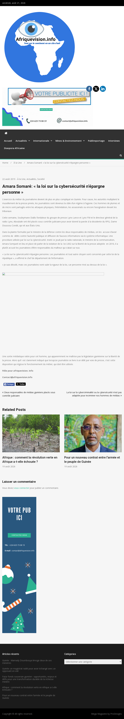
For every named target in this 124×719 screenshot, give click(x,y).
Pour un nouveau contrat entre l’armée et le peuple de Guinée (28, 696)
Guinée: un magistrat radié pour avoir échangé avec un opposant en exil (29, 670)
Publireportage (96, 140)
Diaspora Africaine (14, 148)
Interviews (114, 140)
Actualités (21, 140)
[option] (31, 441)
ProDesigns (116, 713)
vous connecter (21, 487)
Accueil (8, 140)
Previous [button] (4, 447)
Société (41, 179)
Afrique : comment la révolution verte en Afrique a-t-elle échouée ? (29, 688)
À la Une (21, 179)
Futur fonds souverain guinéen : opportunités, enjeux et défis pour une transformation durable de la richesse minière (29, 679)
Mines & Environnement (68, 140)
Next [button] (120, 447)
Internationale (41, 140)
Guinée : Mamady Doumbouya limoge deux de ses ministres (27, 661)
